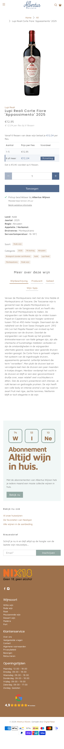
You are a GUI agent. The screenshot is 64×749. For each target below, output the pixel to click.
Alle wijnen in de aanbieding (17, 524)
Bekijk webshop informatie (20, 205)
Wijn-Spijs (32, 287)
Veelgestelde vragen (12, 640)
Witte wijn (8, 605)
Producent (37, 280)
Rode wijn (17, 244)
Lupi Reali (10, 107)
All (37, 17)
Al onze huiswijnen (12, 515)
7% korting (30, 250)
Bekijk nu (14, 494)
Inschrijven (48, 552)
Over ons (7, 636)
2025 (20, 250)
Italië (36, 256)
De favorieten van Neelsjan (17, 519)
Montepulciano (12, 262)
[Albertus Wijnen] (32, 5)
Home (28, 17)
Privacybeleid (9, 649)
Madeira (7, 621)
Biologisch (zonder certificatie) (18, 256)
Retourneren (9, 656)
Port (5, 624)
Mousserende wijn (11, 614)
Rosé (5, 611)
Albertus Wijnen (24, 722)
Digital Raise (49, 722)
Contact (7, 643)
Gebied (50, 280)
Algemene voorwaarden (14, 646)
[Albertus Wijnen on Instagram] (8, 589)
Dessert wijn (9, 618)
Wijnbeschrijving (19, 280)
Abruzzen (41, 250)
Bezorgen (7, 653)
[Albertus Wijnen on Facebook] (4, 589)
